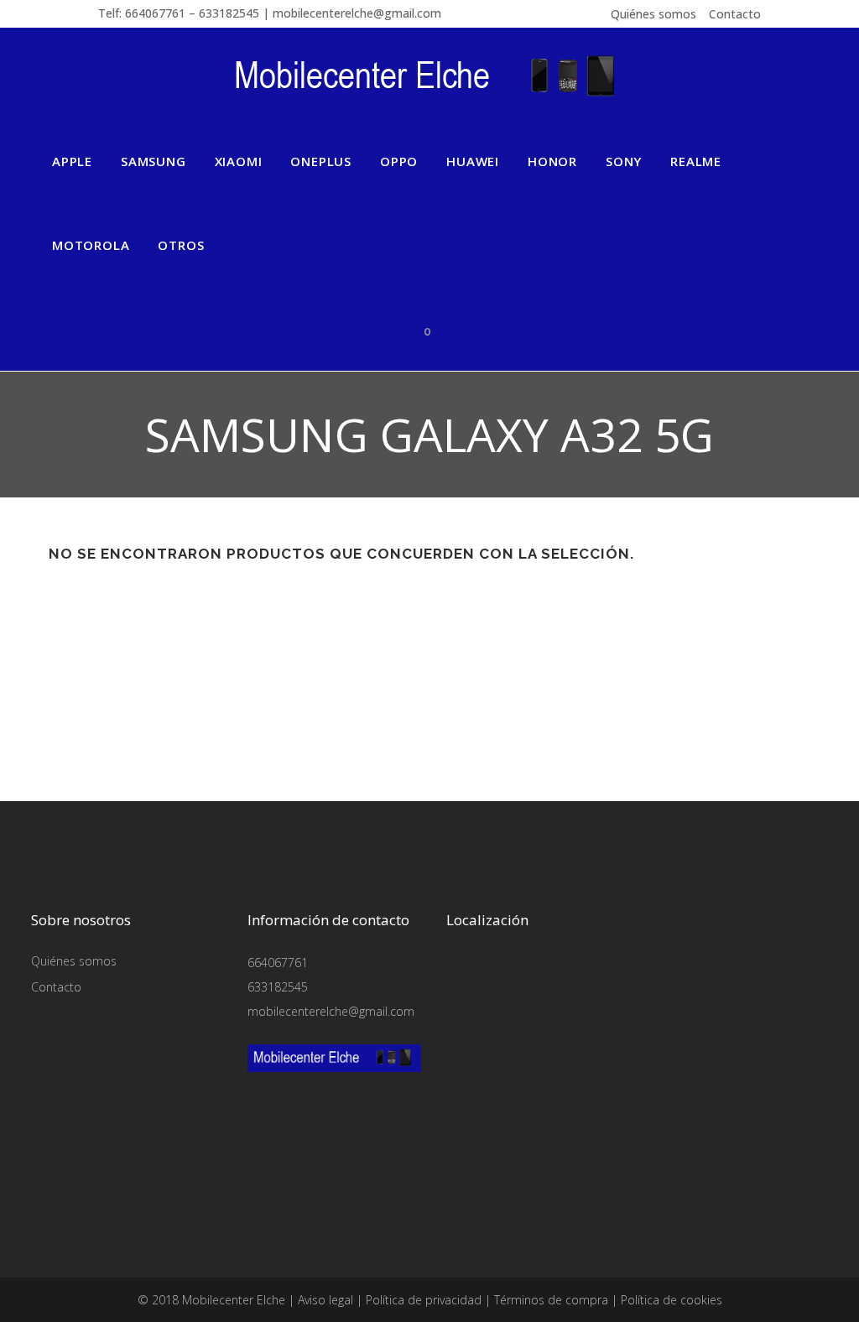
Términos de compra (551, 1300)
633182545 (277, 987)
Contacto (735, 14)
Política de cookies (671, 1300)
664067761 (277, 963)
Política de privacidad (424, 1300)
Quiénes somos (653, 14)
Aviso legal (325, 1300)
